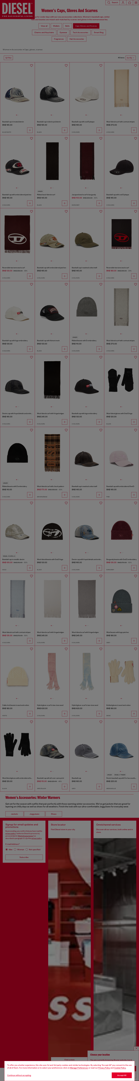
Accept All (121, 1075)
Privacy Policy (104, 1068)
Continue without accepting (19, 1075)
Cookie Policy (120, 1068)
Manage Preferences (79, 1068)
